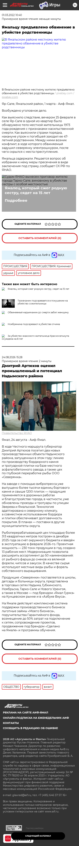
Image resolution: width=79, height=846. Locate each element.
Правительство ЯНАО (17, 433)
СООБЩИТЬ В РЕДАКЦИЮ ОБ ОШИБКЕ (30, 728)
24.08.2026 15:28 (12, 357)
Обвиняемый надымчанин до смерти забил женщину (38, 312)
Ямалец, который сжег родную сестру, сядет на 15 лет (36, 190)
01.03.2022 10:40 (12, 15)
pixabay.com (10, 97)
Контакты (11, 723)
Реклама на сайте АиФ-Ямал (25, 712)
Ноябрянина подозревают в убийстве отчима (34, 324)
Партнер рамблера (34, 828)
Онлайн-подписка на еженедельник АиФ (36, 718)
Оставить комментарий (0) (39, 238)
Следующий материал (38, 836)
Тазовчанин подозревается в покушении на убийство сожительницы (43, 302)
